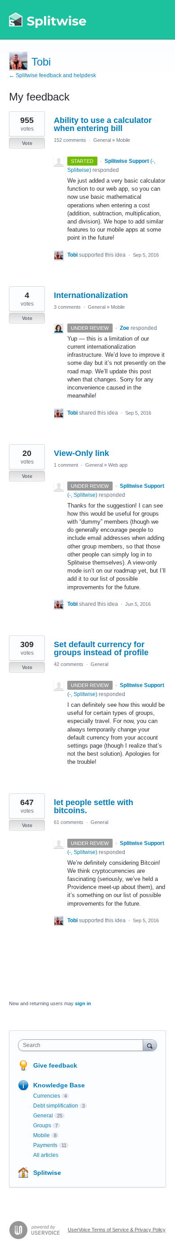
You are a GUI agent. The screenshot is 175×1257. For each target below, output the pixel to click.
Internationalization (91, 295)
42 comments (68, 664)
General (102, 140)
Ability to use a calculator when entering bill (103, 124)
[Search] (150, 1045)
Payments (45, 1145)
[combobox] (82, 1045)
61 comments (68, 822)
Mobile (123, 140)
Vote (27, 143)
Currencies (46, 1096)
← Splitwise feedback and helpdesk (52, 75)
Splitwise (47, 1172)
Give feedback (55, 1065)
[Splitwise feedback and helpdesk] (48, 19)
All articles (45, 1155)
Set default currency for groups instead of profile (101, 648)
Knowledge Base (59, 1085)
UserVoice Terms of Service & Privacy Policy (117, 1229)
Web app (117, 465)
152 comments (70, 140)
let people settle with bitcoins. (93, 806)
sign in (83, 1003)
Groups (42, 1125)
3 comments (67, 307)
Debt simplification (55, 1106)
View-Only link (81, 453)
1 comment (66, 465)
